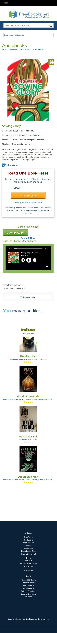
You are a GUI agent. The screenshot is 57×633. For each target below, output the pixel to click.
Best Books (28, 540)
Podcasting (28, 548)
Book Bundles (28, 543)
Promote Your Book (28, 551)
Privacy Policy (28, 586)
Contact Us (28, 566)
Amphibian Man (28, 476)
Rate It (36, 135)
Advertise (28, 597)
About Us (28, 561)
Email (16, 187)
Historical (39, 49)
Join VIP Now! (28, 238)
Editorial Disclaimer (28, 594)
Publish (28, 546)
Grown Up (48, 479)
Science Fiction (31, 399)
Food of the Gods (28, 396)
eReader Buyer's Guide (28, 564)
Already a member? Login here (28, 202)
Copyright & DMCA (28, 580)
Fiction (40, 479)
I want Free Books (28, 195)
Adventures (14, 49)
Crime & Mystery (27, 49)
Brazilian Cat (28, 356)
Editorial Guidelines (28, 591)
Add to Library (12, 165)
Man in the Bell (28, 436)
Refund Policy (28, 588)
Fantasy (41, 399)
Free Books (28, 537)
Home (5, 49)
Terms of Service (28, 583)
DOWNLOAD (14, 232)
